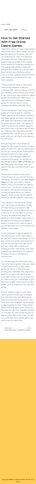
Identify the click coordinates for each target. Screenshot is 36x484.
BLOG (8, 24)
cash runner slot (24, 162)
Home (3, 24)
